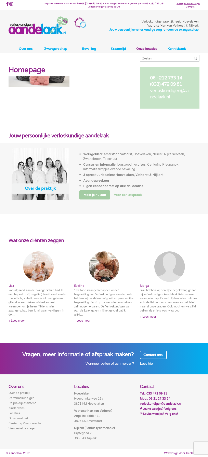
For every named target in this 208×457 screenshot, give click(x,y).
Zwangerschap (55, 49)
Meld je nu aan (94, 195)
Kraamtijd (118, 49)
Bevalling (89, 49)
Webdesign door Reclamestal (183, 453)
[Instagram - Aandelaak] (11, 4)
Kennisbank (177, 49)
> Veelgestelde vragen (188, 3)
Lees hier (147, 363)
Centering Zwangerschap (26, 423)
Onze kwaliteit (18, 418)
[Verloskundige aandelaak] (38, 25)
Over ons (26, 49)
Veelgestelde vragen (22, 428)
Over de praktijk (40, 188)
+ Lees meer (17, 320)
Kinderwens (17, 408)
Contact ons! (153, 354)
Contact (190, 6)
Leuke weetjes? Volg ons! (159, 409)
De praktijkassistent (22, 403)
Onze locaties (146, 49)
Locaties (14, 413)
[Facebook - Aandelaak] (7, 4)
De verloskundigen (22, 398)
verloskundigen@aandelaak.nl (104, 6)
